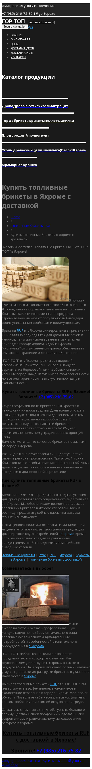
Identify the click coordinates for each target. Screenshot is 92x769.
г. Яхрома (36, 646)
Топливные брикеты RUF (31, 225)
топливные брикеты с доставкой (55, 559)
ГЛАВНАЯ (17, 35)
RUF (20, 330)
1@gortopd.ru (44, 13)
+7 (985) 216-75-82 (17, 13)
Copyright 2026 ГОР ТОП (22, 760)
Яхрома (66, 555)
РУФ (42, 555)
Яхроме (67, 533)
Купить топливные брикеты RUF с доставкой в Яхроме (46, 736)
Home (15, 216)
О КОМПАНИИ (20, 39)
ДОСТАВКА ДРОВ (22, 48)
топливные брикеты (18, 555)
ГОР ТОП (13, 21)
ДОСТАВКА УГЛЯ (22, 53)
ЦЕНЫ (15, 44)
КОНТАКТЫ (18, 57)
